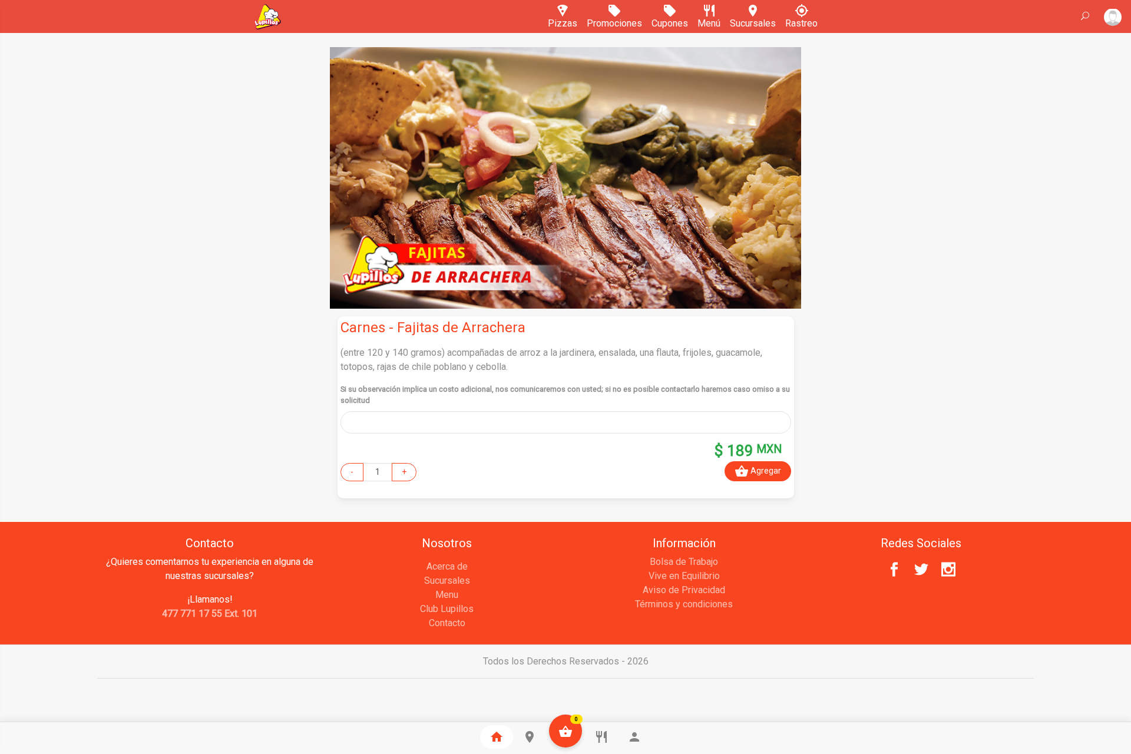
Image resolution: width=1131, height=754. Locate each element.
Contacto (447, 623)
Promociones (614, 19)
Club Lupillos (447, 608)
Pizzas (562, 19)
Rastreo (801, 19)
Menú (708, 19)
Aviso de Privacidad (684, 590)
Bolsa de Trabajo (684, 561)
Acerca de (447, 566)
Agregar (758, 471)
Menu (446, 594)
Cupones (670, 19)
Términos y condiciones (684, 604)
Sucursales (753, 19)
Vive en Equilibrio (684, 575)
